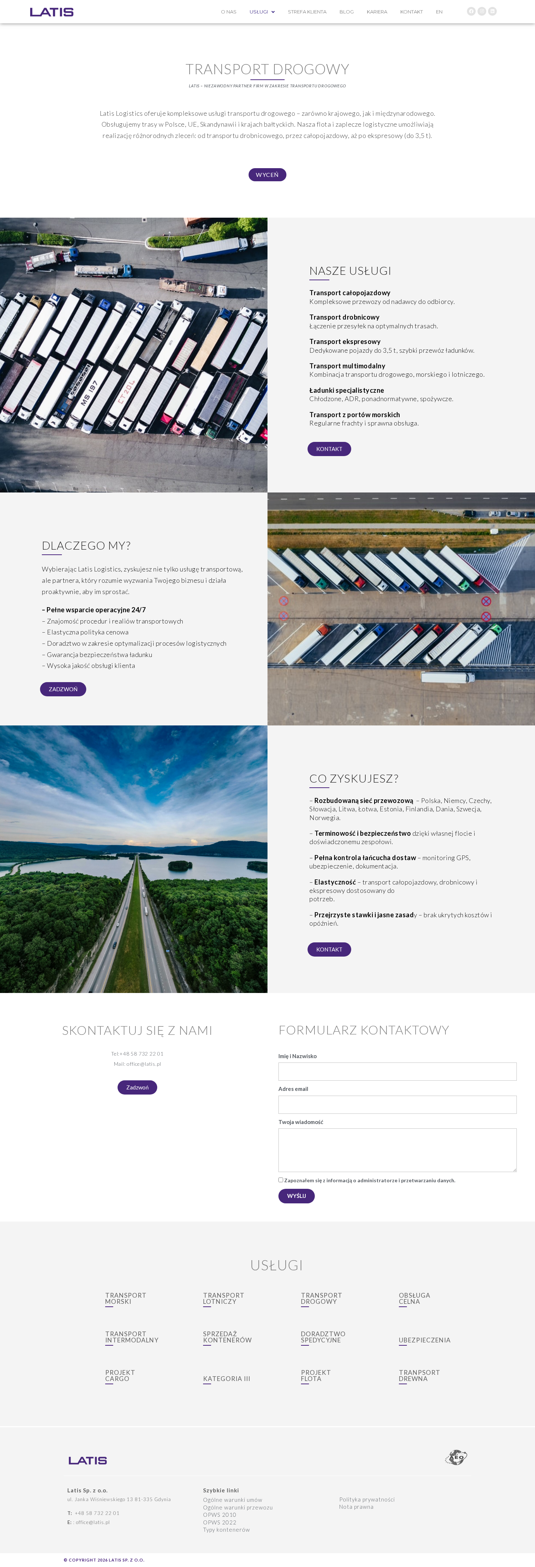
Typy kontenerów (226, 1529)
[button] (267, 174)
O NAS (229, 12)
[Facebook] (471, 11)
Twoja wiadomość (300, 1122)
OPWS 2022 (220, 1522)
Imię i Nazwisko (297, 1056)
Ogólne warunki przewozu (238, 1507)
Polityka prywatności (367, 1499)
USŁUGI (259, 12)
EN (439, 12)
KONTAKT (411, 12)
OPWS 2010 (220, 1514)
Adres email (293, 1088)
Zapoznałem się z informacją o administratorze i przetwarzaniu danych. (369, 1180)
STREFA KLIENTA (307, 12)
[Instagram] (481, 11)
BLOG (347, 12)
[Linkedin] (492, 11)
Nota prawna (356, 1506)
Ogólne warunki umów (232, 1499)
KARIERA (377, 12)
